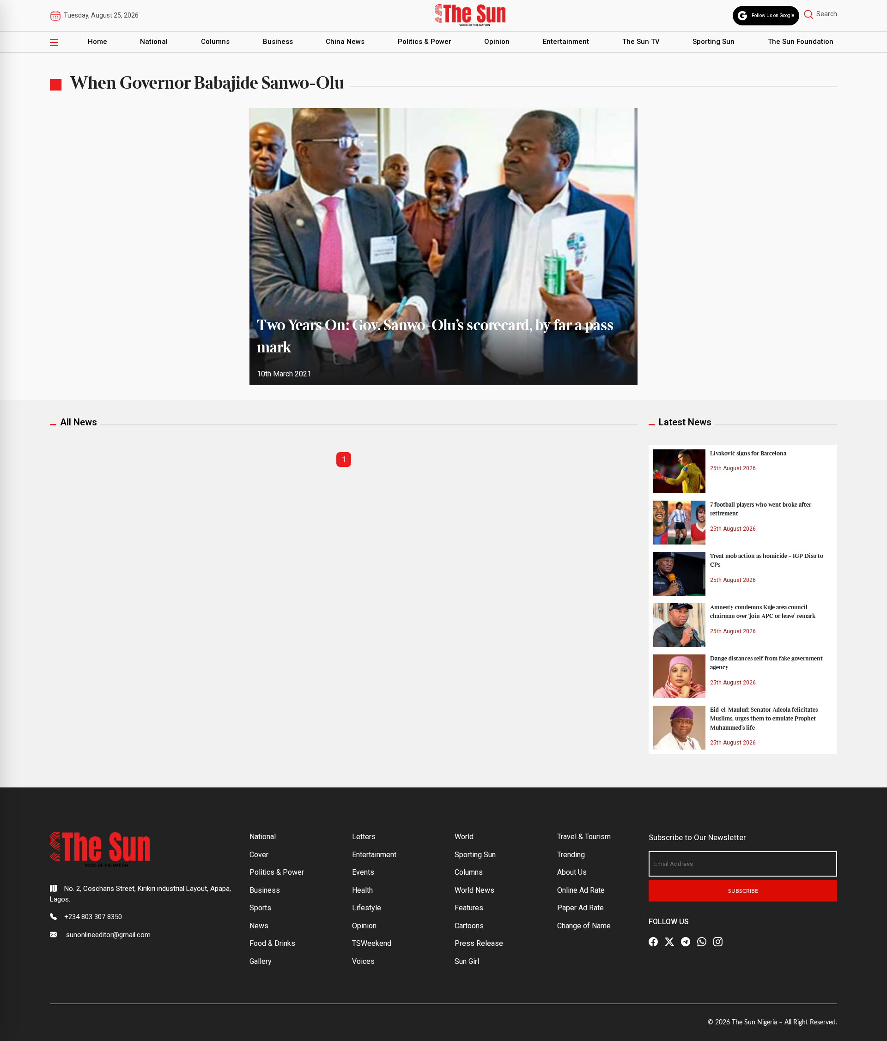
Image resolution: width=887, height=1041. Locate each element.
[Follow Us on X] (669, 941)
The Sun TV (641, 41)
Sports (260, 907)
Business (278, 41)
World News (474, 890)
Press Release (479, 943)
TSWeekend (371, 943)
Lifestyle (366, 907)
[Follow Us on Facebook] (653, 941)
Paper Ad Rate (580, 907)
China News (345, 41)
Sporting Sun (714, 41)
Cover (258, 854)
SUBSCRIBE (743, 891)
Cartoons (469, 925)
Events (363, 872)
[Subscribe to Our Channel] (685, 941)
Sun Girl (467, 961)
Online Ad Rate (581, 890)
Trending (571, 854)
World (464, 836)
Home (97, 41)
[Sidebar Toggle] (54, 42)
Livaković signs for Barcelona (748, 453)
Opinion (497, 41)
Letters (364, 836)
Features (469, 907)
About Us (572, 872)
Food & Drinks (272, 943)
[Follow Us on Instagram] (718, 941)
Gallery (260, 961)
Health (362, 890)
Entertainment (566, 41)
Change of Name (584, 925)
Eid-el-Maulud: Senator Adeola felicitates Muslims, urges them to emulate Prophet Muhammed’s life (764, 718)
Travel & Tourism (584, 836)
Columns (215, 41)
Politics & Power (424, 41)
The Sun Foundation (800, 41)
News (258, 925)
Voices (363, 961)
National (154, 41)
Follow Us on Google (773, 15)
